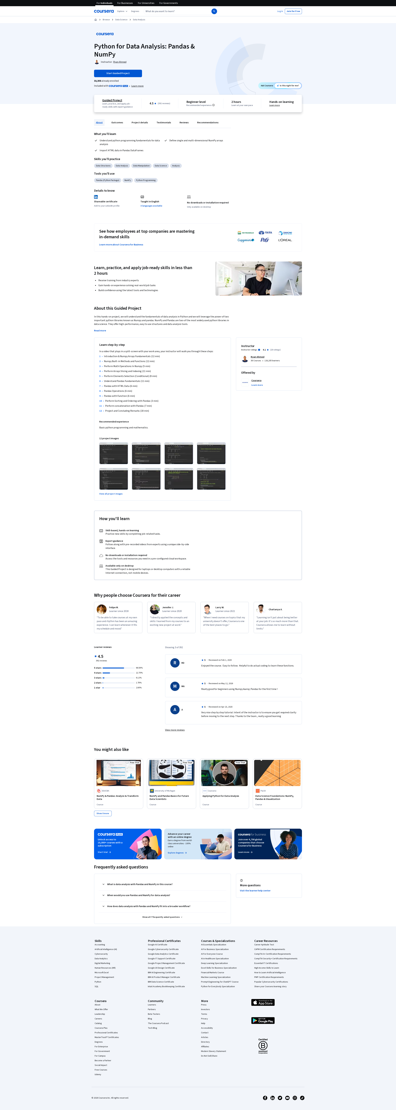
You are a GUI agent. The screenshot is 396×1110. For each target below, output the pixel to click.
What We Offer (101, 1009)
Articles (204, 1037)
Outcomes (117, 122)
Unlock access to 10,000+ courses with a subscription (110, 842)
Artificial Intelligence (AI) (106, 949)
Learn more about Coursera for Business (121, 244)
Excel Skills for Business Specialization (219, 967)
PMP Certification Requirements (269, 977)
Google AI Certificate (157, 944)
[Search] (214, 11)
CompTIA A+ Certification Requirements (272, 954)
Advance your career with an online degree (180, 835)
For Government (102, 1051)
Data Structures (103, 165)
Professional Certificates (106, 1032)
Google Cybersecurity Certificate (163, 949)
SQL (96, 986)
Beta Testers (154, 1014)
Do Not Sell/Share (209, 1055)
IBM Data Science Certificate (161, 981)
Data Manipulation (141, 165)
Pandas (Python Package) (107, 180)
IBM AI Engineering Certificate (161, 972)
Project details (140, 122)
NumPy (128, 180)
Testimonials (164, 122)
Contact (204, 1032)
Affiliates (205, 1046)
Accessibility (207, 1028)
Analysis (176, 165)
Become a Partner (103, 1060)
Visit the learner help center (255, 890)
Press (204, 1004)
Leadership (100, 1014)
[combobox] (174, 11)
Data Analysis (139, 19)
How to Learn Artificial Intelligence (270, 972)
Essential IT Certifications (266, 963)
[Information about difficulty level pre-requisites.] (213, 105)
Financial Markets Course (212, 972)
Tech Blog (152, 1028)
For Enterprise (101, 1046)
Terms (204, 1014)
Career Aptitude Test (264, 944)
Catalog (98, 1023)
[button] (135, 11)
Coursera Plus (101, 1028)
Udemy (98, 1074)
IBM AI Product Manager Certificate (164, 977)
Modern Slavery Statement (213, 1051)
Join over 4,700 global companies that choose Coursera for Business (251, 842)
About (99, 122)
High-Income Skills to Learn (266, 967)
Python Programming (146, 180)
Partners (152, 1009)
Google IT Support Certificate (161, 958)
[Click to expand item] (113, 453)
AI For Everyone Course (212, 954)
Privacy (204, 1018)
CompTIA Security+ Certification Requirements (275, 958)
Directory (205, 1042)
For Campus (100, 1055)
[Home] (95, 19)
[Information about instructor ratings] (259, 350)
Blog (150, 1018)
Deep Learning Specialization (214, 963)
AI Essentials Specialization (213, 944)
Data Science (121, 19)
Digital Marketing (102, 963)
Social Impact (101, 1065)
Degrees (99, 1042)
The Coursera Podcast (158, 1023)
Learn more (137, 86)
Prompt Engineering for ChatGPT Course (220, 981)
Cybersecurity (101, 954)
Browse (106, 19)
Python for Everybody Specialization (218, 986)
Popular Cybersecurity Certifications (271, 981)
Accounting (100, 944)
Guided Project (112, 100)
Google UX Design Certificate (161, 967)
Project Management (104, 977)
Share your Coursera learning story (270, 986)
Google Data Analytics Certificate (163, 954)
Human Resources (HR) (105, 967)
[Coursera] (104, 11)
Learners (152, 1004)
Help (203, 1023)
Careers (98, 1018)
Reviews (184, 122)
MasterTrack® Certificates (107, 1037)
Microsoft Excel (102, 972)
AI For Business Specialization (215, 949)
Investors (205, 1009)
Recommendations (207, 122)
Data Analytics (101, 958)
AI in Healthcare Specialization (215, 958)
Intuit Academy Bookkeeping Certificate (166, 986)
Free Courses (101, 1069)
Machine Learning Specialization (215, 977)
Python (98, 981)
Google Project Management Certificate (166, 963)
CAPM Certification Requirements (269, 949)
